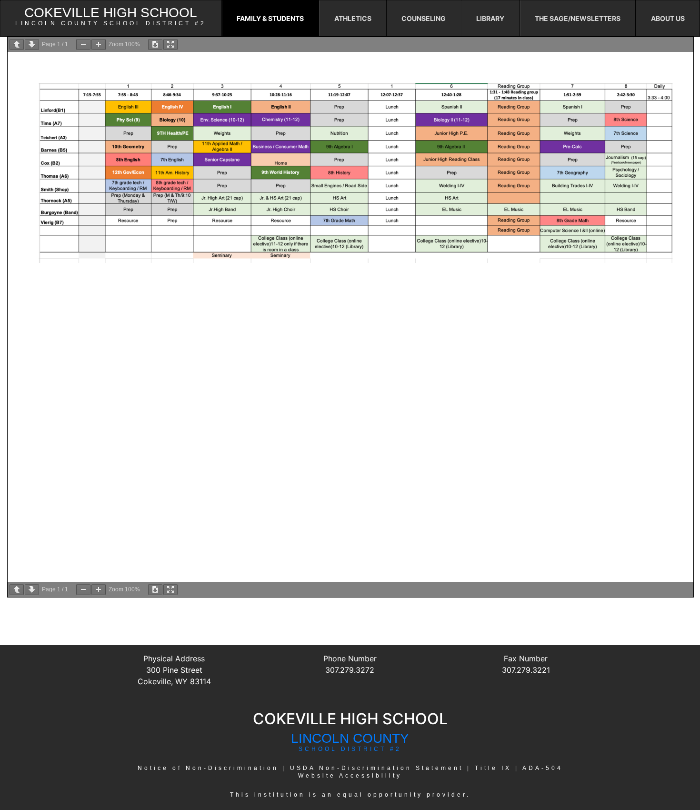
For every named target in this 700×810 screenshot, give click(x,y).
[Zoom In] (98, 44)
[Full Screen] (170, 44)
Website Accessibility (350, 775)
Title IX (493, 768)
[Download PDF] (155, 44)
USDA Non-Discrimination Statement (376, 768)
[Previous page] (17, 44)
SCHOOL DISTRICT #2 (350, 749)
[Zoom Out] (83, 44)
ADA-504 (542, 768)
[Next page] (32, 44)
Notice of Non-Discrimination (208, 768)
